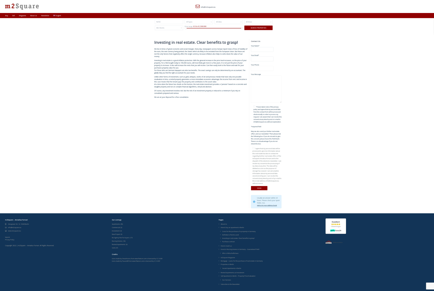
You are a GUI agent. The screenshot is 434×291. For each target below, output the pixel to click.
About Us (33, 15)
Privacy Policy (9, 240)
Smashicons (126, 259)
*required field (256, 127)
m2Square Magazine (228, 258)
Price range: (189, 26)
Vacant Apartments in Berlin (231, 268)
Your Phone (255, 65)
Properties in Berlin (227, 264)
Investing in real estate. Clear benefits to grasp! (238, 238)
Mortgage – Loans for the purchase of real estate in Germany (242, 261)
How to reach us (226, 246)
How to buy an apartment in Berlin (232, 227)
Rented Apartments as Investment (232, 273)
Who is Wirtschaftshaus (230, 253)
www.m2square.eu (14, 231)
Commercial (116, 227)
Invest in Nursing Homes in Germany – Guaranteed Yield (240, 249)
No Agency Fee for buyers (121, 238)
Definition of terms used (230, 235)
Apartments (116, 224)
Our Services (226, 280)
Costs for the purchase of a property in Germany (239, 231)
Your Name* (255, 46)
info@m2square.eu (14, 227)
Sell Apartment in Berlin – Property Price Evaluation (238, 276)
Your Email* (255, 55)
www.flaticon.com (140, 259)
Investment (116, 231)
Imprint (7, 237)
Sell (13, 15)
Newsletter (45, 15)
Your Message (256, 74)
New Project (116, 234)
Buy (6, 15)
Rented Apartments (118, 244)
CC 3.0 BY (159, 259)
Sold (113, 248)
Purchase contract (228, 242)
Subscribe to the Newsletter (230, 284)
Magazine (22, 15)
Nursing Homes (117, 241)
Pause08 (125, 261)
